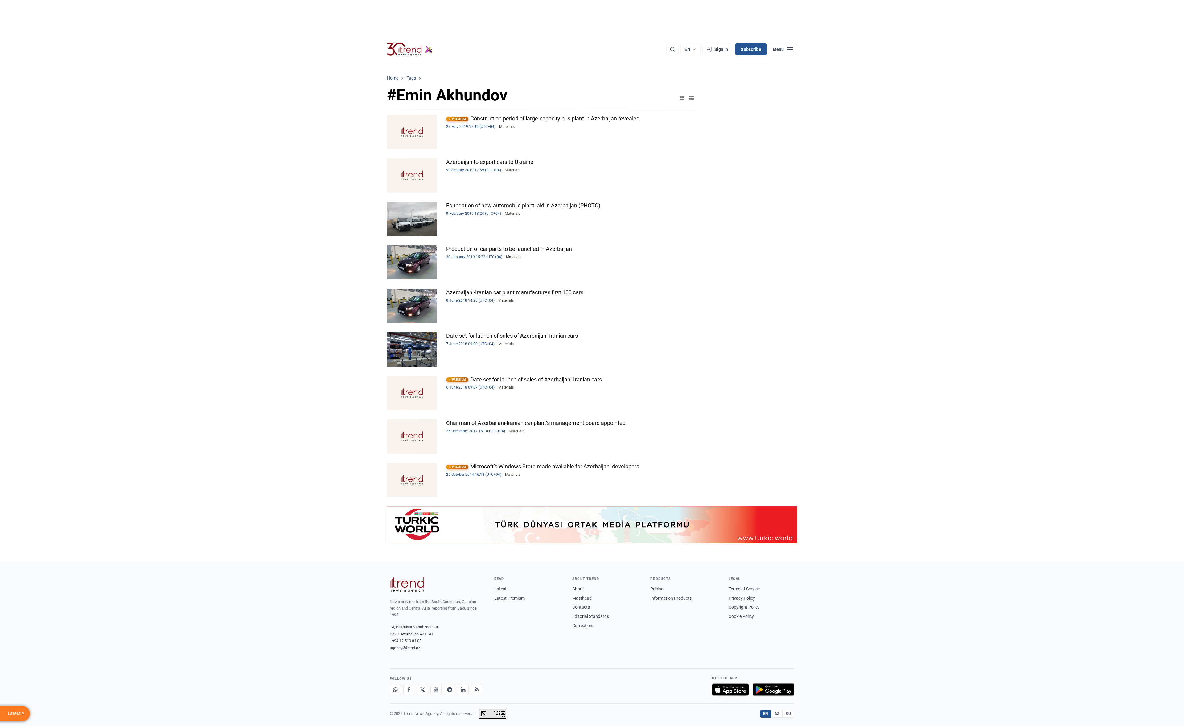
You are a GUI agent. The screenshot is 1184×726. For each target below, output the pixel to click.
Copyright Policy (744, 607)
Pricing (657, 588)
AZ (777, 714)
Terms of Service (744, 588)
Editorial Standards (590, 616)
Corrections (583, 625)
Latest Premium (509, 598)
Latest (500, 588)
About (578, 588)
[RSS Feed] (476, 689)
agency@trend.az (405, 648)
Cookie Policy (741, 616)
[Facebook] (408, 689)
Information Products (671, 598)
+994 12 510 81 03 (405, 640)
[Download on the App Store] (730, 689)
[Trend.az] (410, 49)
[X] (422, 689)
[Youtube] (436, 689)
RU (788, 714)
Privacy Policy (742, 598)
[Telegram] (449, 689)
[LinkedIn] (463, 689)
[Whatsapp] (395, 689)
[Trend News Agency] (407, 584)
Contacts (581, 607)
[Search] (672, 49)
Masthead (582, 598)
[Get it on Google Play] (773, 689)
